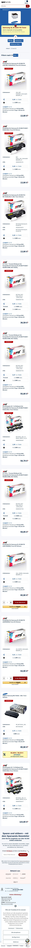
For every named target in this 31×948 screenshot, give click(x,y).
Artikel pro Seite (15, 44)
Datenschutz (19, 928)
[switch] (27, 946)
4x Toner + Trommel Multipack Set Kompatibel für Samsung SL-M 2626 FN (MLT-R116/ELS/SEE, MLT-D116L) (15, 475)
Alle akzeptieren (15, 932)
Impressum (11, 928)
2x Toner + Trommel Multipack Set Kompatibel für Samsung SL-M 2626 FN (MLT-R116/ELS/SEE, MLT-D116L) (15, 265)
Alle (15, 55)
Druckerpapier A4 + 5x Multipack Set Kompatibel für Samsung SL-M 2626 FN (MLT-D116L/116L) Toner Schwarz (15, 769)
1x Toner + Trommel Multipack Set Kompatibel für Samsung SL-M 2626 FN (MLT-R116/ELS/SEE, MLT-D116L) (15, 336)
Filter (11, 40)
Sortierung (18, 40)
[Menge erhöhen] (11, 602)
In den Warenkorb (20, 602)
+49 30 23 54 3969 (8, 904)
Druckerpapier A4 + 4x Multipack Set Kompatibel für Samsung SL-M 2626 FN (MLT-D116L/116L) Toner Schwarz (15, 408)
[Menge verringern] (4, 602)
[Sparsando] (6, 2)
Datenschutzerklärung (25, 861)
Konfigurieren (16, 937)
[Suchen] (28, 6)
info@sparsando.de (11, 902)
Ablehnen (16, 942)
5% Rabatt (9, 851)
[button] (15, 607)
